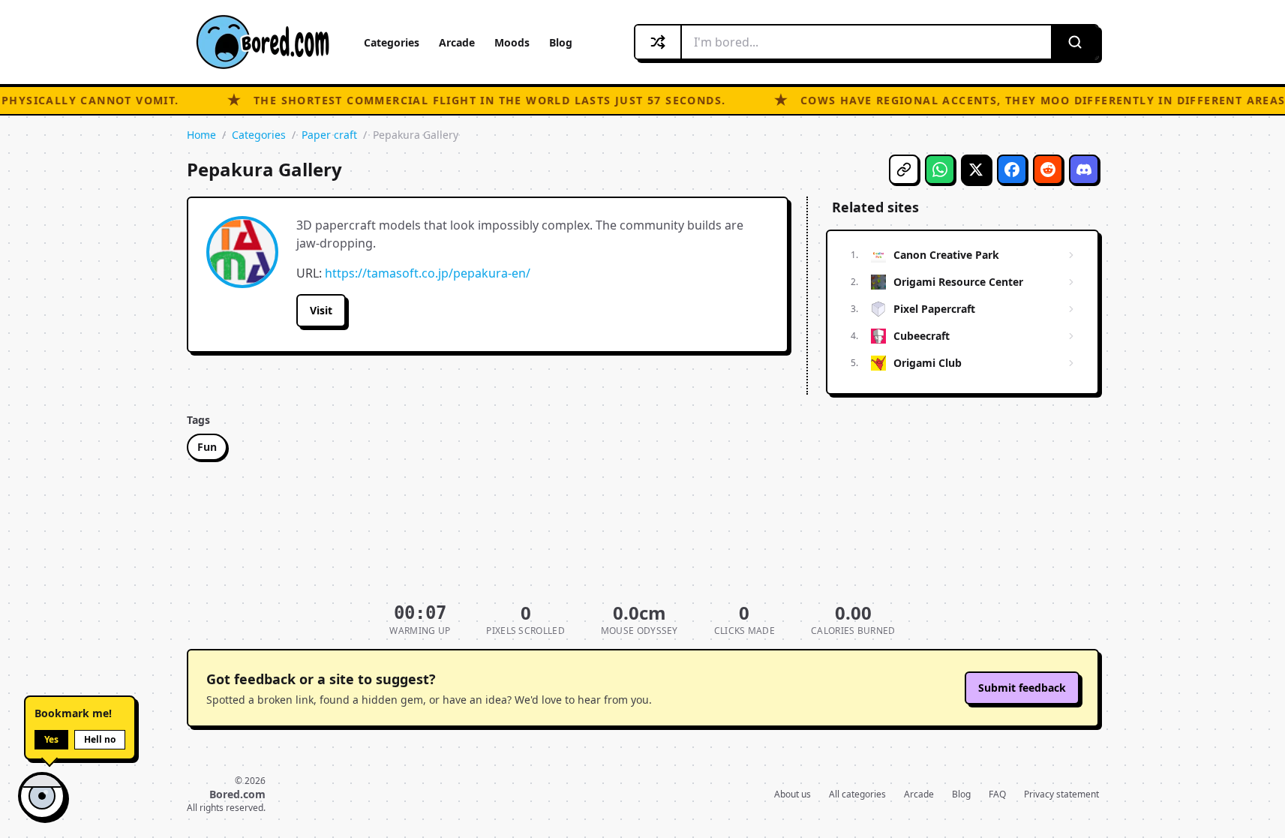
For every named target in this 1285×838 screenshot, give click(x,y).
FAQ (997, 794)
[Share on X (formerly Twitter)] (976, 170)
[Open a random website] (658, 42)
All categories (857, 794)
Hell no (100, 739)
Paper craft (329, 135)
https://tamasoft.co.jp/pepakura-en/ (427, 273)
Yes (51, 739)
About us (792, 794)
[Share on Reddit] (1048, 170)
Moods (512, 42)
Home (201, 135)
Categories (391, 42)
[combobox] (866, 42)
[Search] (1074, 42)
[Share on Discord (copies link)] (1084, 170)
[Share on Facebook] (1012, 170)
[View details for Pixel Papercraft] (1071, 309)
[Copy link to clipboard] (904, 170)
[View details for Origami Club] (1071, 363)
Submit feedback (1022, 687)
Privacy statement (1061, 794)
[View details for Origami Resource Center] (1071, 282)
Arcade (457, 42)
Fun (207, 447)
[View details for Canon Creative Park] (1071, 255)
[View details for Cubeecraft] (1071, 336)
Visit (321, 310)
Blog (560, 42)
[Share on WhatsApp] (940, 170)
